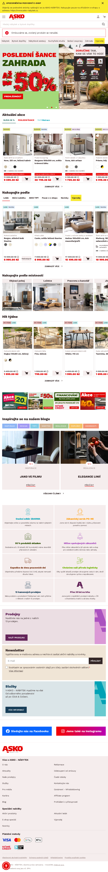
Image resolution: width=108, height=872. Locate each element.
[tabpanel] (54, 76)
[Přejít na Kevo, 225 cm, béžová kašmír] (17, 144)
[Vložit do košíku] (26, 178)
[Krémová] (41, 244)
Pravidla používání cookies (75, 858)
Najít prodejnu (16, 637)
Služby (5, 783)
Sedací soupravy (75, 41)
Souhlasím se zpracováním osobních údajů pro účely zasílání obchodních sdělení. (49, 667)
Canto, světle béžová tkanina (48, 237)
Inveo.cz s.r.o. (59, 865)
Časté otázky (60, 777)
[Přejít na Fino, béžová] (48, 338)
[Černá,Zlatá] (102, 167)
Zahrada (89, 41)
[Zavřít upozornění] (103, 3)
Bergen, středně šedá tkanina (14, 238)
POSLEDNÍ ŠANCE (26, 120)
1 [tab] (47, 107)
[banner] (15, 401)
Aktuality (6, 771)
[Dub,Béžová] (5, 360)
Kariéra (5, 796)
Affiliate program (62, 796)
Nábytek (5, 41)
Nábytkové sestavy (37, 41)
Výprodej (99, 41)
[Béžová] (5, 167)
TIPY (34, 426)
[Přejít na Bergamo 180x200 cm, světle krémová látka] (48, 144)
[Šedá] (15, 167)
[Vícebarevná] (50, 244)
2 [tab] (52, 107)
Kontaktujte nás (61, 783)
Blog (4, 802)
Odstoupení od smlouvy (65, 771)
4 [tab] (60, 107)
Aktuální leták (60, 813)
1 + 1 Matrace (44, 120)
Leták (6, 198)
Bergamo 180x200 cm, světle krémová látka (48, 160)
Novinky (64, 198)
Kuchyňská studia (56, 41)
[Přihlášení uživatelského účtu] (98, 17)
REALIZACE (61, 426)
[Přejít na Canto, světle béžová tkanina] (48, 222)
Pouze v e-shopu (49, 198)
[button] (6, 865)
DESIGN (23, 426)
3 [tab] (56, 107)
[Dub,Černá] (10, 360)
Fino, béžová (40, 352)
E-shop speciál (9, 820)
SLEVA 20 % (9, 120)
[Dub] (67, 167)
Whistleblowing (56, 858)
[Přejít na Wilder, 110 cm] (79, 338)
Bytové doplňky (19, 41)
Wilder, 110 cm (75, 352)
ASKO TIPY (34, 198)
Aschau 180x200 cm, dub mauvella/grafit (79, 238)
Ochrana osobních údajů (38, 858)
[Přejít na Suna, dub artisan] (79, 144)
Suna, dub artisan (75, 159)
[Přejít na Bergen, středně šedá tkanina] (17, 222)
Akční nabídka (19, 198)
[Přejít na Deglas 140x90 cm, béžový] (17, 338)
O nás (5, 764)
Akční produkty (9, 813)
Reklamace (59, 764)
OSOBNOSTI (91, 426)
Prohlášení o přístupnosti (66, 802)
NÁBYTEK (46, 426)
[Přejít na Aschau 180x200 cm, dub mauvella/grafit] (79, 222)
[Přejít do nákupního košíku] (104, 17)
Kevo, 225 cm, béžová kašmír (17, 159)
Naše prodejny (9, 777)
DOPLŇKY (75, 426)
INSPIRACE (9, 426)
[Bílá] (10, 167)
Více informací (16, 671)
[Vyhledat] (104, 24)
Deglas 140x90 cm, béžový (16, 352)
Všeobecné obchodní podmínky (14, 858)
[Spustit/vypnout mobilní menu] (4, 17)
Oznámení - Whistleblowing (67, 789)
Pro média (7, 789)
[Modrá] (45, 244)
